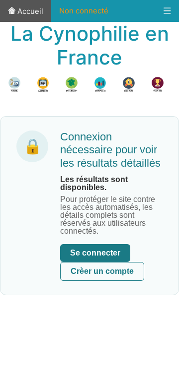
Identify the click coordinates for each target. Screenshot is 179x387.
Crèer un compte (102, 271)
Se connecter (95, 253)
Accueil (29, 11)
